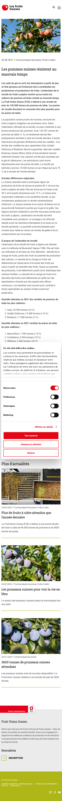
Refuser (31, 453)
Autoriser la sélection (31, 444)
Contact (4, 786)
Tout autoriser (31, 435)
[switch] (54, 397)
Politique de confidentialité (46, 784)
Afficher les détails (44, 427)
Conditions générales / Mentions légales (17, 784)
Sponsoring (15, 786)
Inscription (16, 758)
